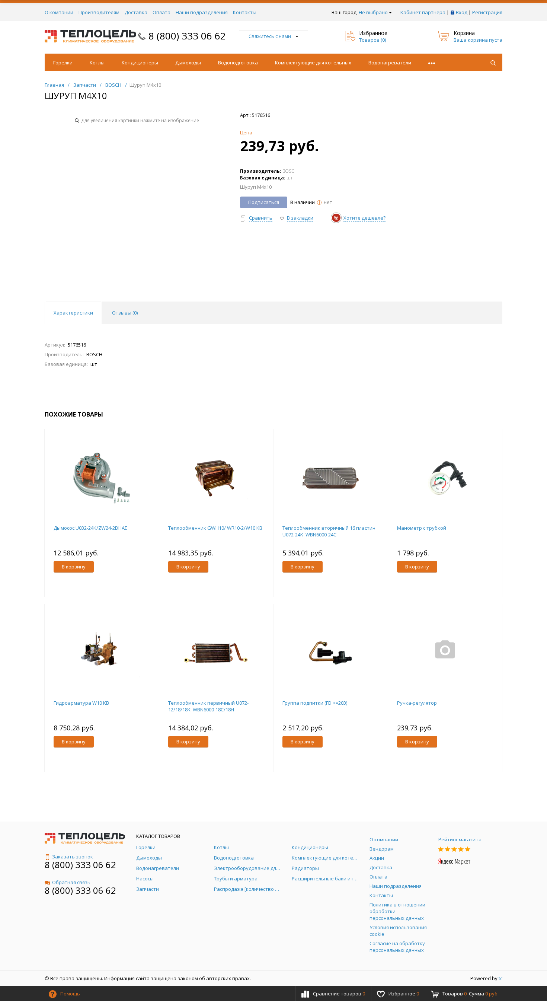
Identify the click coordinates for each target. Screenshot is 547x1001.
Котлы (97, 62)
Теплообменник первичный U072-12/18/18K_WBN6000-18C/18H (208, 706)
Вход (461, 12)
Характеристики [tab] (73, 312)
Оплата (161, 12)
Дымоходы (188, 62)
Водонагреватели (389, 62)
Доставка (136, 12)
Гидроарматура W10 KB (81, 702)
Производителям (99, 12)
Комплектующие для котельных (313, 62)
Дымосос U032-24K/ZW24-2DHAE (90, 528)
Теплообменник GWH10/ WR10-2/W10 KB (215, 528)
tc (500, 978)
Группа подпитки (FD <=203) (314, 702)
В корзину (74, 566)
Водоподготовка (238, 62)
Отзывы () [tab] (125, 312)
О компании (59, 12)
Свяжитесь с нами (270, 36)
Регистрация (487, 12)
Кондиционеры (140, 62)
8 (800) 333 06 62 (187, 35)
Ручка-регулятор (417, 702)
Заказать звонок (72, 856)
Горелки (63, 62)
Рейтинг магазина (460, 839)
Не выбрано (373, 12)
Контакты (244, 12)
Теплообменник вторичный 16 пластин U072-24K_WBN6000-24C (328, 531)
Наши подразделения (202, 12)
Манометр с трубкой (421, 528)
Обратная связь (71, 882)
